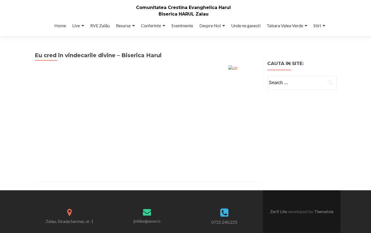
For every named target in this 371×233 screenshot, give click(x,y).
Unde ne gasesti (245, 25)
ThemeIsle (324, 211)
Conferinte (151, 25)
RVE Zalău (100, 25)
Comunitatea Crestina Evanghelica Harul (183, 7)
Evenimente (182, 25)
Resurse (123, 25)
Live (76, 25)
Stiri (317, 25)
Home (60, 25)
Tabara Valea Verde (285, 25)
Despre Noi (210, 25)
